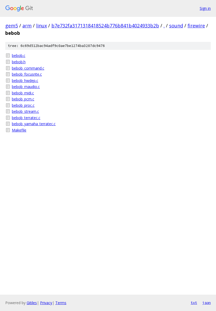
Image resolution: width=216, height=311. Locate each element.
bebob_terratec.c (26, 117)
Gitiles (32, 302)
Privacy (46, 302)
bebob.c (18, 55)
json (206, 302)
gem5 (11, 25)
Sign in (205, 8)
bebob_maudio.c (26, 86)
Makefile (19, 130)
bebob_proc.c (23, 105)
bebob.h (19, 61)
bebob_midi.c (23, 92)
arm (27, 25)
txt (194, 302)
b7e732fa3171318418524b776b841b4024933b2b (105, 25)
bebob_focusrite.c (27, 74)
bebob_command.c (28, 68)
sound (176, 25)
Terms (60, 302)
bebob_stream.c (25, 111)
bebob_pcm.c (23, 98)
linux (41, 25)
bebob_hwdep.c (25, 80)
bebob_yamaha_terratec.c (34, 123)
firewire (196, 25)
